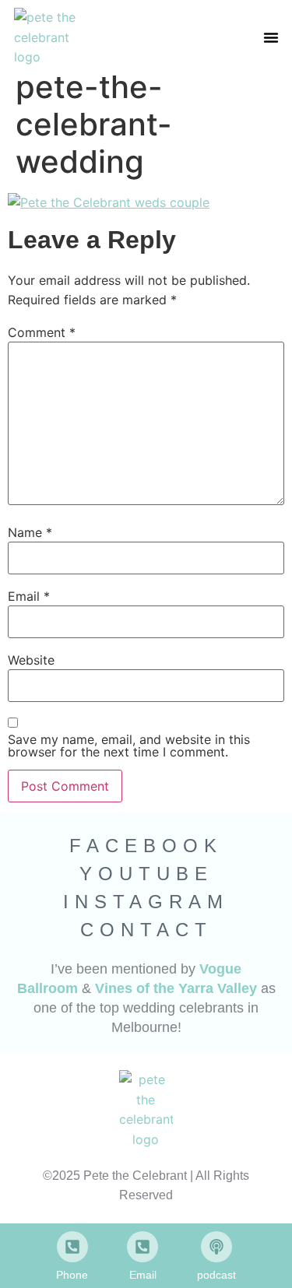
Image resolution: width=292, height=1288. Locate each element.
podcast (216, 1275)
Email (29, 596)
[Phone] (72, 1246)
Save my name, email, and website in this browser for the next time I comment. (129, 745)
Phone (72, 1275)
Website (31, 660)
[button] (271, 37)
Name (30, 532)
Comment (42, 332)
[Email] (142, 1246)
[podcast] (216, 1246)
